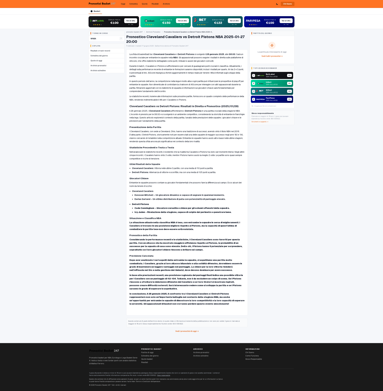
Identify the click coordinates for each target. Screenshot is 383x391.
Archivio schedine (98, 70)
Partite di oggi (147, 352)
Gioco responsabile (163, 375)
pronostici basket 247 (134, 32)
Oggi (123, 4)
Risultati (155, 4)
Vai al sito (130, 21)
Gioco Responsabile (253, 359)
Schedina (133, 4)
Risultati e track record (100, 51)
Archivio (166, 4)
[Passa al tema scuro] (277, 3)
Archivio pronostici (98, 65)
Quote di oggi (96, 60)
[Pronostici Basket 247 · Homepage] (102, 3)
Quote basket (147, 359)
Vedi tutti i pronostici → (272, 56)
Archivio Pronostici (153, 32)
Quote (145, 4)
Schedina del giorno (99, 56)
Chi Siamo (287, 4)
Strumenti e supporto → (259, 122)
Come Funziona (252, 356)
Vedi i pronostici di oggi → (187, 331)
